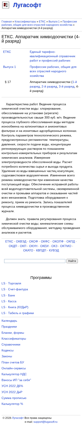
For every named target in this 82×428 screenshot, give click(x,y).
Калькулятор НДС (14, 374)
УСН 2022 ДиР (12, 392)
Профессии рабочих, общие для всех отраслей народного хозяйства (39, 23)
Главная (7, 21)
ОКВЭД (21, 241)
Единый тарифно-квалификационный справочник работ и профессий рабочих (52, 56)
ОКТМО (65, 246)
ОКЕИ (44, 246)
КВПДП (41, 250)
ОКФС (45, 241)
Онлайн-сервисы (14, 368)
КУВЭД (54, 250)
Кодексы (8, 350)
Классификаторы (25, 21)
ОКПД (70, 241)
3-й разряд (66, 86)
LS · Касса (9, 301)
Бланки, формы (13, 332)
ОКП (23, 246)
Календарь (9, 320)
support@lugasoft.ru (45, 421)
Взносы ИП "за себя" (16, 380)
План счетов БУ (13, 362)
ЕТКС (42, 21)
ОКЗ (54, 246)
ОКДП (13, 246)
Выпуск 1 (54, 21)
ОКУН (33, 246)
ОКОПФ (58, 241)
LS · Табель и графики (18, 313)
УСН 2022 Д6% (12, 386)
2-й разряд (49, 86)
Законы (7, 356)
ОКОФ (33, 241)
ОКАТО (28, 250)
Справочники (11, 344)
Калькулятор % (12, 404)
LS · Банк (8, 295)
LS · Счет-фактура (15, 289)
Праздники (9, 326)
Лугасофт (18, 417)
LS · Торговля (11, 283)
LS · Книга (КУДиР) (15, 307)
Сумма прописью (14, 398)
